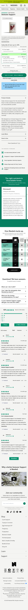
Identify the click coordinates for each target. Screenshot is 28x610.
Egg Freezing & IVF (7, 525)
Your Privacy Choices (19, 583)
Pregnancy (12, 8)
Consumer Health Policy (20, 580)
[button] (8, 13)
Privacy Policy (20, 578)
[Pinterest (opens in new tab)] (17, 512)
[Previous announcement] (1, 1)
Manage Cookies (7, 580)
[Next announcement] (27, 1)
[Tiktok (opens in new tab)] (11, 512)
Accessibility (7, 583)
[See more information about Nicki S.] (24, 336)
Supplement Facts (5, 41)
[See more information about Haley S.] (24, 386)
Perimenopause (6, 537)
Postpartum (5, 531)
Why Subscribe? (23, 46)
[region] (14, 1)
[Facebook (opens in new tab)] (8, 512)
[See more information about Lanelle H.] (24, 360)
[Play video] (14, 479)
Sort (13, 330)
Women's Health (20, 8)
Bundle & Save (4, 8)
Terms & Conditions (7, 578)
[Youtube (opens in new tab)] (20, 512)
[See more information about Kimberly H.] (24, 435)
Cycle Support (6, 519)
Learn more (14, 80)
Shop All (4, 546)
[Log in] (21, 5)
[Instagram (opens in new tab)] (14, 512)
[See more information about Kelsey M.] (24, 409)
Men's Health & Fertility (8, 540)
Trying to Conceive (7, 522)
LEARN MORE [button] (14, 270)
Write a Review (22, 325)
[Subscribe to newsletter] (24, 503)
